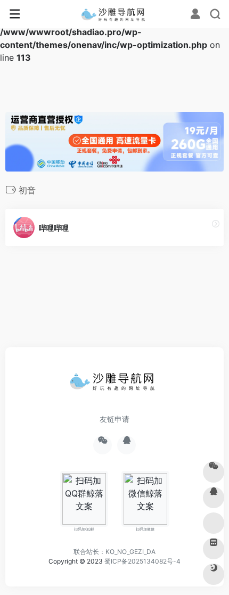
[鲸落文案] (115, 14)
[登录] (195, 15)
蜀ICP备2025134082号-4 (142, 561)
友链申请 (114, 418)
